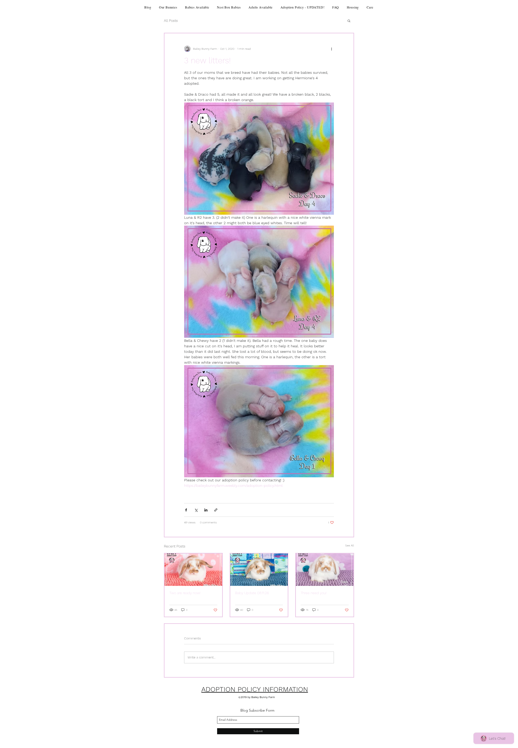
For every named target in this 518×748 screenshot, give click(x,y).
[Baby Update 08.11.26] (259, 570)
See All (349, 545)
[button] (349, 20)
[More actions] (331, 48)
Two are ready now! (185, 593)
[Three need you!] (324, 570)
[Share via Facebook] (186, 510)
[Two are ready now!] (193, 570)
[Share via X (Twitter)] (196, 510)
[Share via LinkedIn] (206, 510)
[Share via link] (216, 510)
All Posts (171, 20)
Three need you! (314, 593)
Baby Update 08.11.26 (252, 593)
